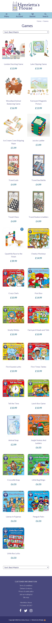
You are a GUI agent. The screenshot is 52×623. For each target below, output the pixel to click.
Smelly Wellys (13, 330)
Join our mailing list (26, 594)
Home (39, 21)
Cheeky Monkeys (38, 253)
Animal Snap (13, 440)
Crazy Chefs (13, 293)
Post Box (38, 293)
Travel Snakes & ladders (38, 217)
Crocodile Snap (13, 480)
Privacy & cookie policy (26, 591)
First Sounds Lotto (13, 367)
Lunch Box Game (38, 403)
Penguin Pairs (38, 516)
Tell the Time (13, 403)
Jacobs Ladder (38, 140)
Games (45, 21)
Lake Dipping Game (38, 64)
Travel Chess (13, 217)
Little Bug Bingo (38, 480)
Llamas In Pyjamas (13, 516)
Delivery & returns (26, 588)
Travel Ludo (13, 180)
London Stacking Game (13, 64)
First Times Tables (38, 367)
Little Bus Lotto (13, 553)
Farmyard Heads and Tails (38, 330)
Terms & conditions (26, 585)
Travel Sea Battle (38, 180)
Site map (26, 597)
